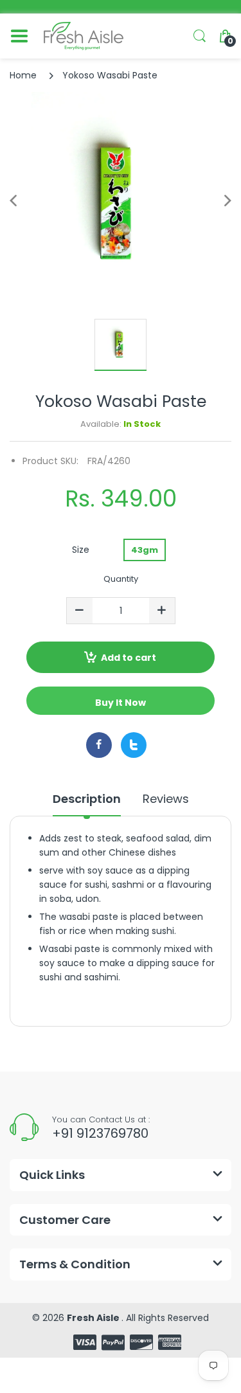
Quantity (120, 579)
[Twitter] (134, 745)
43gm (144, 550)
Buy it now (120, 702)
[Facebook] (99, 745)
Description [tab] (87, 799)
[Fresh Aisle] (83, 36)
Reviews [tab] (166, 799)
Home (23, 75)
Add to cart (128, 657)
